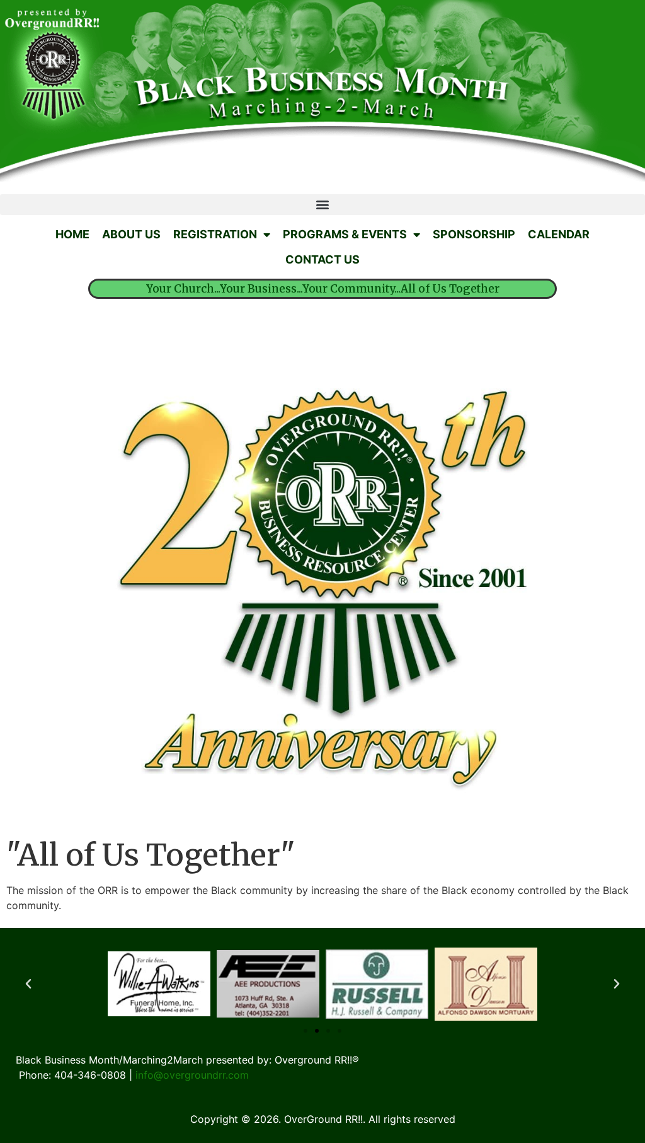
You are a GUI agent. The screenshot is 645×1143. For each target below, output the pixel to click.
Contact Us (322, 259)
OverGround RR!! (323, 1119)
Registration (215, 234)
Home (72, 234)
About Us (131, 234)
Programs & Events (345, 234)
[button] (28, 984)
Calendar (559, 234)
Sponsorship (474, 234)
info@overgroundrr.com (192, 1075)
